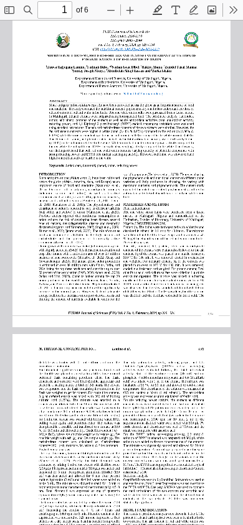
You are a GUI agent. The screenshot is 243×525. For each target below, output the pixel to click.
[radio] (157, 10)
